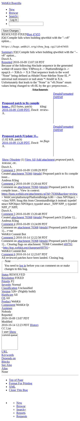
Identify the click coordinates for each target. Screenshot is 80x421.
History (34, 325)
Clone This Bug (18, 390)
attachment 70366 (21, 173)
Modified (6, 321)
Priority (5, 281)
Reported (6, 62)
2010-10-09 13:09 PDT (16, 109)
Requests (21, 416)
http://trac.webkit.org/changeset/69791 (25, 247)
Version (5, 291)
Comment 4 (8, 224)
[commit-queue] (10, 335)
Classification (9, 288)
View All (30, 159)
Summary (7, 52)
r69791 (68, 244)
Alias (4, 368)
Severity (6, 284)
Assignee (6, 308)
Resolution (7, 277)
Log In (13, 20)
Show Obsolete (11, 159)
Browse (13, 12)
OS (3, 298)
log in (22, 265)
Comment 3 (8, 214)
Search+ (14, 16)
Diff (60, 97)
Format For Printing (20, 383)
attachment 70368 (21, 217)
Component (8, 304)
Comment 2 (8, 183)
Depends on (8, 358)
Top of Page (16, 380)
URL (4, 351)
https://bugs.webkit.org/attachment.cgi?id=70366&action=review (39, 193)
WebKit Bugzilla (11, 3)
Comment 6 (8, 254)
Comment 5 (8, 237)
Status (5, 274)
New (12, 9)
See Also (6, 365)
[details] (37, 173)
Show (12, 331)
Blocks (5, 361)
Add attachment (45, 159)
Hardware (7, 294)
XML (12, 386)
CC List (6, 328)
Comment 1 (8, 170)
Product (6, 301)
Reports (20, 412)
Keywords (7, 355)
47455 (36, 34)
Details (57, 93)
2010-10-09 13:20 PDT (16, 142)
